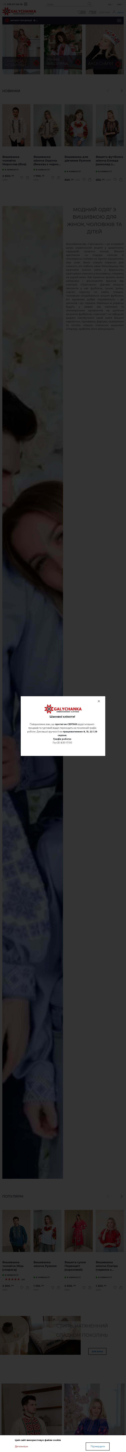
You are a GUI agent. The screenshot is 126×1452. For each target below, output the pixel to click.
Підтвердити (98, 1446)
